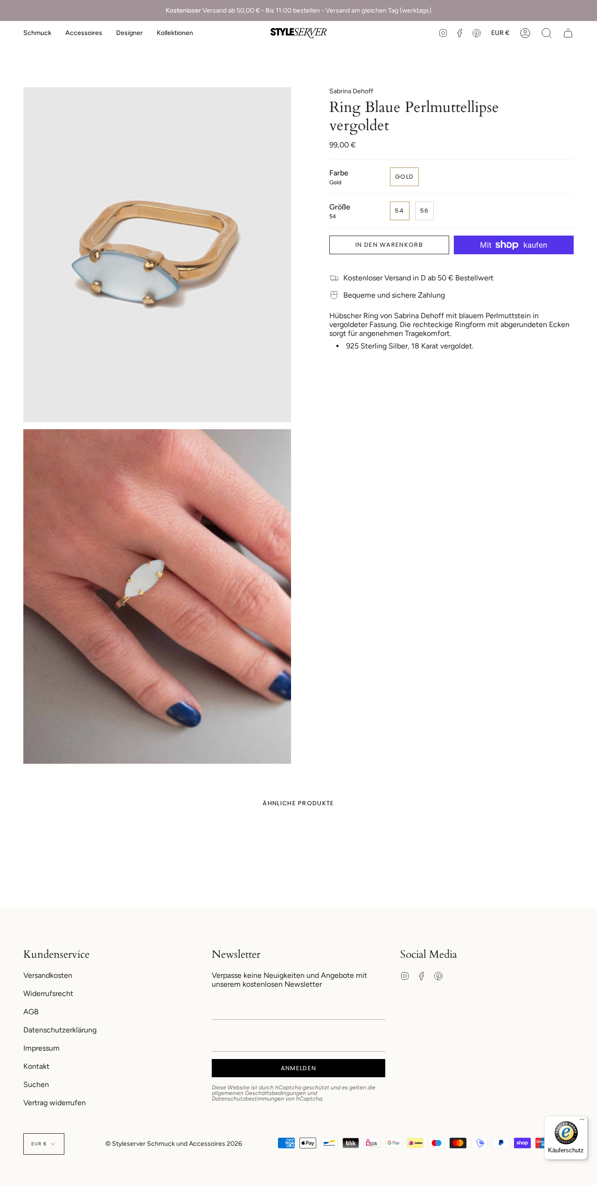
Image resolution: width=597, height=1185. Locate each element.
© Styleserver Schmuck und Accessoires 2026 (173, 1144)
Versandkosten (47, 975)
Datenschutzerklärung (60, 1029)
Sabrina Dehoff (351, 91)
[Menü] (582, 1121)
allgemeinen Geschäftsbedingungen (259, 1093)
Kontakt (36, 1066)
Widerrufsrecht (48, 993)
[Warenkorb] (568, 33)
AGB (31, 1011)
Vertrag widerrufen (54, 1102)
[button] (37, 33)
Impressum (41, 1048)
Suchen (36, 1084)
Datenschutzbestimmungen (248, 1098)
